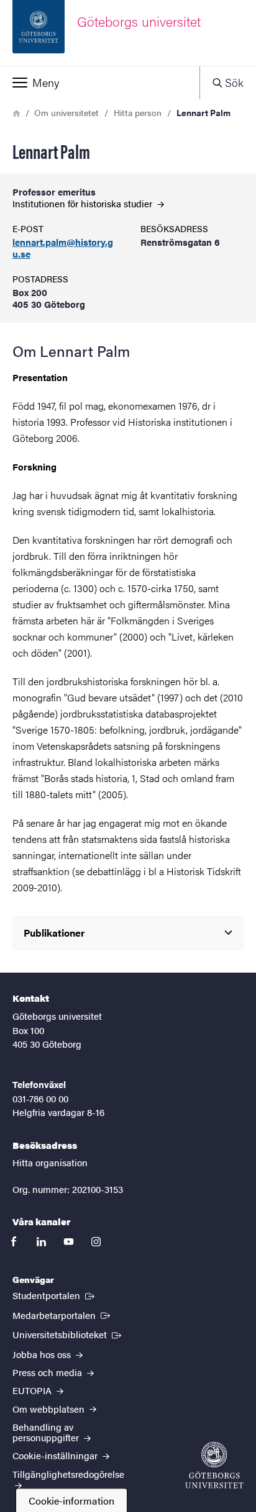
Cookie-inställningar (56, 1455)
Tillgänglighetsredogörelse (68, 1473)
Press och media (48, 1372)
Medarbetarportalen (62, 1314)
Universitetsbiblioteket (68, 1334)
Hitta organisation (50, 1162)
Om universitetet (66, 112)
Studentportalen (54, 1295)
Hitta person (138, 112)
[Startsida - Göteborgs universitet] (214, 1465)
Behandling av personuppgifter (46, 1432)
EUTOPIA (33, 1390)
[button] (99, 82)
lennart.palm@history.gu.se (62, 248)
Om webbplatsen (49, 1408)
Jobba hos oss (42, 1354)
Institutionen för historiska (83, 203)
